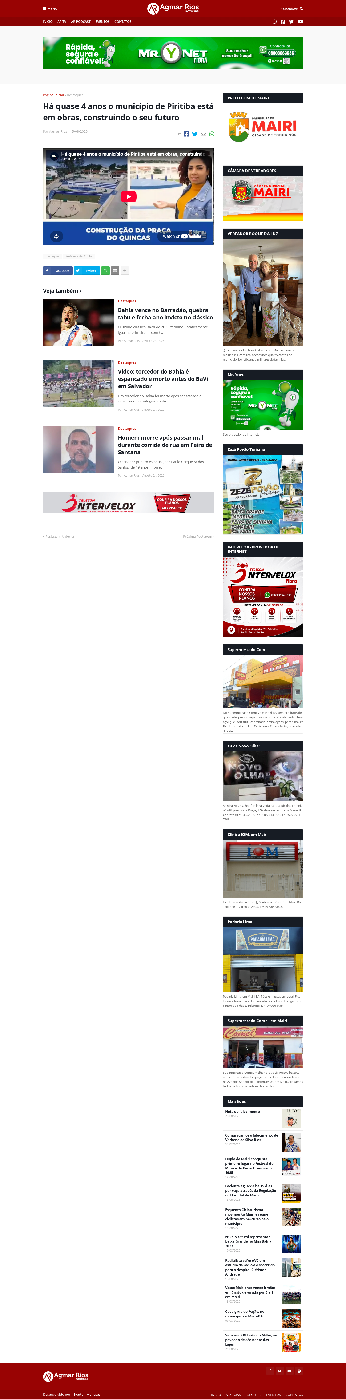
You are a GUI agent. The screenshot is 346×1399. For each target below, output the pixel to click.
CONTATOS (122, 21)
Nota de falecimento (242, 1111)
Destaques (75, 95)
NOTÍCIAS (233, 1394)
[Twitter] (195, 133)
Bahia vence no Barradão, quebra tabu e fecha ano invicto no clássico (165, 313)
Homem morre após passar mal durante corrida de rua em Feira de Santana (165, 445)
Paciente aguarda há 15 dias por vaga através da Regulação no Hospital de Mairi (250, 1190)
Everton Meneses (87, 1394)
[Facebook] (186, 133)
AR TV (61, 21)
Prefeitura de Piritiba (79, 256)
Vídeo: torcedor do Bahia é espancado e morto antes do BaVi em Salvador (163, 379)
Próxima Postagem (197, 536)
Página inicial (53, 95)
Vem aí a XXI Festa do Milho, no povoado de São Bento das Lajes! (251, 1340)
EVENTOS (102, 21)
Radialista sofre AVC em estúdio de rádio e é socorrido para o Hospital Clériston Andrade (250, 1267)
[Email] (203, 133)
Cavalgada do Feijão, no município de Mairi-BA (244, 1313)
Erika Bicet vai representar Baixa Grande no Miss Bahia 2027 (248, 1241)
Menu (52, 8)
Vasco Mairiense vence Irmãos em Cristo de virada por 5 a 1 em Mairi (250, 1292)
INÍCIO (48, 21)
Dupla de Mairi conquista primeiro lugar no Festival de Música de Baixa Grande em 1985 (249, 1166)
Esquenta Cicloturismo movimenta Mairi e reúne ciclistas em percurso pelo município (247, 1217)
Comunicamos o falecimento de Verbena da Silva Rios (251, 1137)
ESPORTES (253, 1394)
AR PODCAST (80, 21)
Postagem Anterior (60, 536)
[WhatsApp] (211, 133)
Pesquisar (289, 8)
